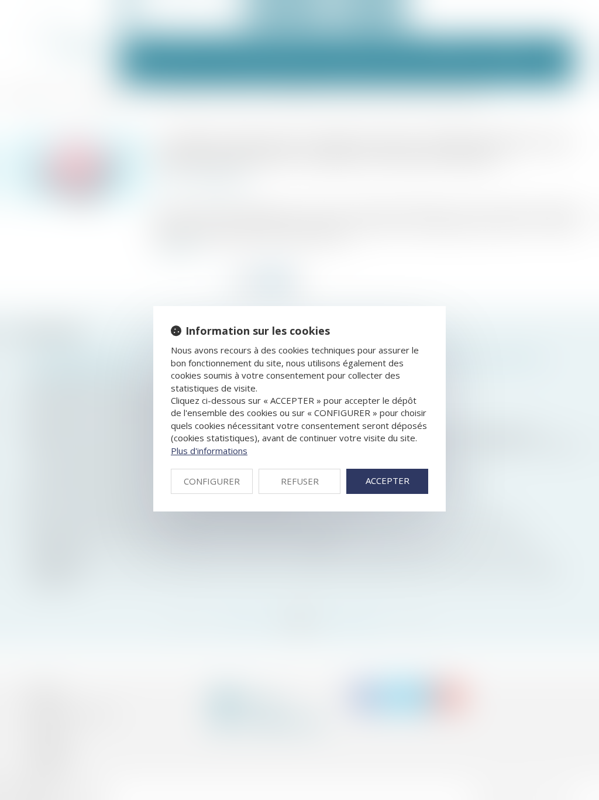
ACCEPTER (387, 480)
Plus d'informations (209, 450)
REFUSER (300, 481)
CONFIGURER (212, 481)
